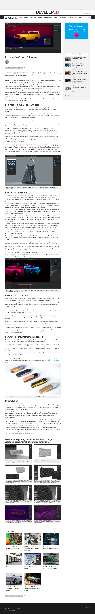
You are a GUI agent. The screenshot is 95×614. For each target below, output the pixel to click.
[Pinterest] (14, 68)
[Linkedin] (11, 68)
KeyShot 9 (22, 195)
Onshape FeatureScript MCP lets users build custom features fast (79, 81)
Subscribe (72, 607)
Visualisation (14, 55)
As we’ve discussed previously (13, 344)
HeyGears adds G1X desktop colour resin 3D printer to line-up (80, 73)
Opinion (40, 17)
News (20, 17)
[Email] (19, 68)
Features (33, 17)
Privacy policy (87, 607)
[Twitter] (87, 13)
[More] (21, 68)
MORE (79, 17)
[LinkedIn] (89, 13)
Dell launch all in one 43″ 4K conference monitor (79, 88)
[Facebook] (85, 13)
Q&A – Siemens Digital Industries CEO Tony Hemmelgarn (78, 65)
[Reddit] (16, 68)
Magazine (63, 17)
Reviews (26, 17)
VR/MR (20, 55)
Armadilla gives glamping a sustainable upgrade (79, 58)
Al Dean (29, 62)
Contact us (79, 607)
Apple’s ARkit (50, 360)
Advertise (66, 607)
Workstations (48, 17)
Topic (55, 17)
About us (60, 607)
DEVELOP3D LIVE (72, 17)
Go (76, 35)
